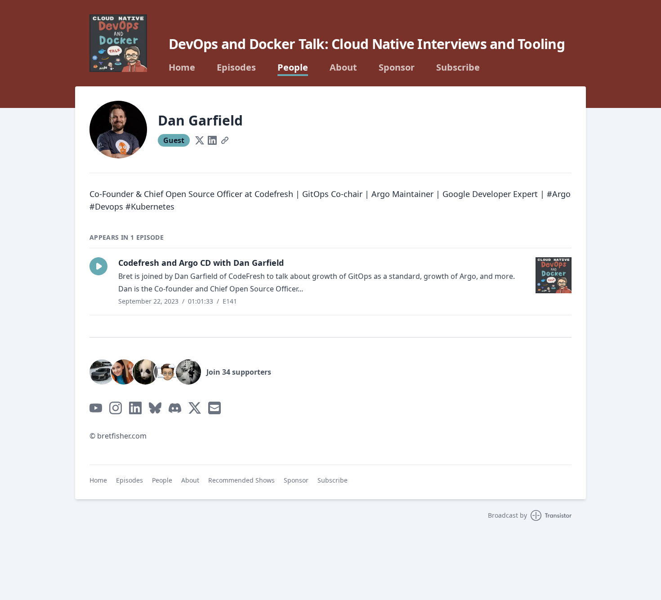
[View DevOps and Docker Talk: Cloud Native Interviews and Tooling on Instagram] (115, 408)
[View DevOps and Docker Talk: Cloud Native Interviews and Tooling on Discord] (175, 408)
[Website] (224, 140)
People (292, 67)
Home (182, 67)
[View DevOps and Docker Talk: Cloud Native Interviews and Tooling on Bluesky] (155, 408)
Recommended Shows (241, 480)
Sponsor (397, 67)
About (343, 67)
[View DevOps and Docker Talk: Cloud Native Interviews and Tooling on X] (194, 408)
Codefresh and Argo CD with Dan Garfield (201, 262)
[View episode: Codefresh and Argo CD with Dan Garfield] (554, 275)
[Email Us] (214, 408)
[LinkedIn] (212, 140)
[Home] (118, 43)
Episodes (236, 67)
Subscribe (458, 67)
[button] (98, 266)
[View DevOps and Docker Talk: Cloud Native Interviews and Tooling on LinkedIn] (135, 408)
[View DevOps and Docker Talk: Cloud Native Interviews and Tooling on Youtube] (95, 408)
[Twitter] (199, 140)
